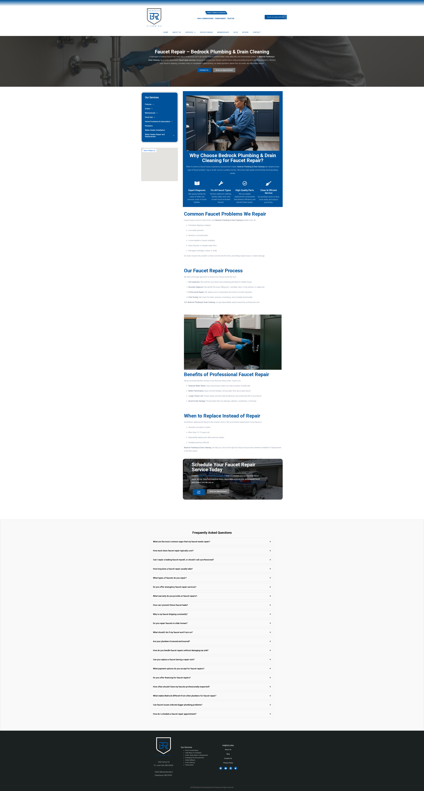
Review (245, 32)
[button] (212, 541)
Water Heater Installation (155, 130)
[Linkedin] (230, 768)
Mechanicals (150, 113)
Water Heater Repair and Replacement (155, 135)
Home (165, 32)
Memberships (223, 32)
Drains (147, 109)
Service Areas (206, 32)
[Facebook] (220, 768)
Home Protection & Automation (157, 121)
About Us (177, 32)
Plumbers (149, 126)
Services (189, 32)
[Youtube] (225, 768)
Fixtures (148, 104)
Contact (257, 32)
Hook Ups (149, 117)
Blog (236, 32)
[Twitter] (235, 768)
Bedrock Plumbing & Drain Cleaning (211, 476)
